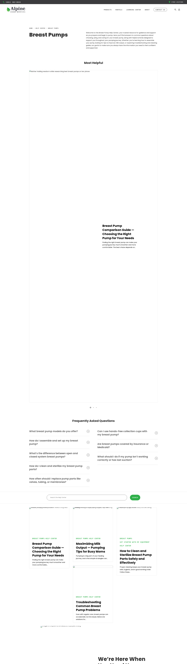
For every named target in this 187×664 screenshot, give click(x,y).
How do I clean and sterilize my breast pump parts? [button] (55, 467)
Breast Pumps (38, 538)
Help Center (40, 28)
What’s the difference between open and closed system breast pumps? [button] (53, 455)
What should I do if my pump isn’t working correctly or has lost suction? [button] (122, 458)
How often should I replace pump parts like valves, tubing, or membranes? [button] (55, 480)
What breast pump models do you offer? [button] (53, 431)
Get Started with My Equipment (135, 542)
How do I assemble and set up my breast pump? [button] (53, 442)
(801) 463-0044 (13, 2)
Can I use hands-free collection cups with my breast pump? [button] (122, 433)
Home (31, 28)
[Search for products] (175, 10)
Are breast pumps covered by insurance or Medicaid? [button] (123, 445)
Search (135, 497)
